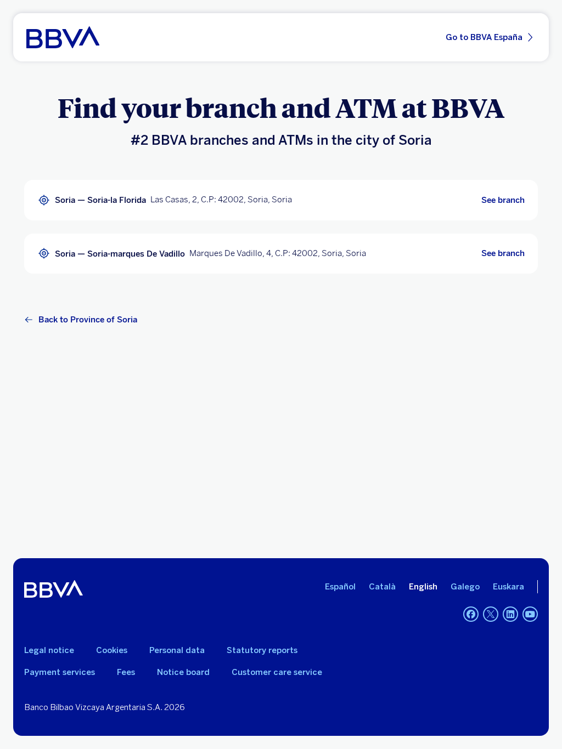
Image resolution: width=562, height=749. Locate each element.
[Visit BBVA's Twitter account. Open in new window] (490, 614)
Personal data (177, 650)
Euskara (508, 587)
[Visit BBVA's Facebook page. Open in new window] (471, 614)
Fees (126, 672)
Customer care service (277, 672)
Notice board (183, 672)
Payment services (59, 672)
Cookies (111, 650)
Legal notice (49, 650)
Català (382, 587)
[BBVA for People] (62, 37)
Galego (465, 587)
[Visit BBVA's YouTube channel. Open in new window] (530, 614)
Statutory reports (262, 650)
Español (340, 587)
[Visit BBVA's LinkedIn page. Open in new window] (510, 614)
